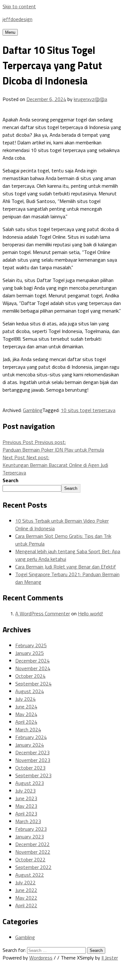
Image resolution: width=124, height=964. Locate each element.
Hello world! (90, 613)
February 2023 (31, 829)
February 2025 (31, 645)
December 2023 (32, 752)
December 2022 (32, 844)
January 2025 (29, 653)
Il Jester (109, 957)
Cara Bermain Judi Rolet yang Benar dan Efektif (65, 566)
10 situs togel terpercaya (88, 410)
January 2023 (29, 836)
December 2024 (32, 660)
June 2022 (26, 890)
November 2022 (32, 852)
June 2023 (26, 798)
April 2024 (26, 722)
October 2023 (30, 768)
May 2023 (26, 806)
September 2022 (33, 867)
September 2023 (33, 775)
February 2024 (31, 737)
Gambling (32, 410)
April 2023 (26, 813)
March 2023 (28, 821)
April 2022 (26, 905)
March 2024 (28, 729)
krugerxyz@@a (90, 99)
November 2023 (32, 760)
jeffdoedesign (17, 19)
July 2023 (25, 790)
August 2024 (29, 691)
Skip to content (19, 6)
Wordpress (40, 957)
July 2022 (25, 882)
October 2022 (30, 859)
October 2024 (30, 676)
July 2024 (25, 699)
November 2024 (32, 668)
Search (10, 480)
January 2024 (29, 745)
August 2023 (29, 783)
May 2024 (26, 714)
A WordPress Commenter (42, 613)
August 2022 (29, 875)
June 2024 (26, 706)
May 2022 (26, 898)
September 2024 (33, 683)
